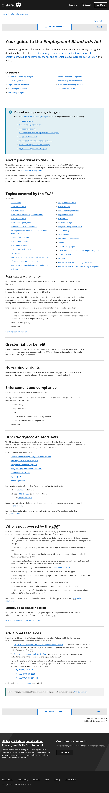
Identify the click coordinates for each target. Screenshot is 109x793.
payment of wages (65, 222)
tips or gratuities (64, 254)
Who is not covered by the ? (70, 84)
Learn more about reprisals (16, 332)
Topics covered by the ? (19, 84)
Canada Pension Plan (13, 506)
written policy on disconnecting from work (75, 262)
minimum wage (42, 53)
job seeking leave (26, 121)
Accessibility (23, 779)
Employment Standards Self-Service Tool (30, 654)
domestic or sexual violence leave (24, 226)
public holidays (28, 56)
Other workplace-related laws (70, 81)
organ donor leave (65, 214)
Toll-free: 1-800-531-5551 (25, 674)
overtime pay (63, 218)
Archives (36, 779)
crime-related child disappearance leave (27, 214)
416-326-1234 (19, 490)
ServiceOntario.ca (25, 498)
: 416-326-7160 (26, 670)
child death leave (17, 210)
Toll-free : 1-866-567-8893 (27, 678)
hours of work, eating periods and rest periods (29, 257)
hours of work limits (63, 53)
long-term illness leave (28, 137)
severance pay (79, 56)
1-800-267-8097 (24, 494)
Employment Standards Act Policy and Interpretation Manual (38, 645)
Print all (99, 21)
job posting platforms (27, 129)
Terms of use (70, 779)
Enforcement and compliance (70, 77)
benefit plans (16, 202)
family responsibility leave (21, 249)
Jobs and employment (19, 14)
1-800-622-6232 (13, 514)
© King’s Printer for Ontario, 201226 (16, 784)
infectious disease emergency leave (25, 261)
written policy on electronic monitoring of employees (79, 266)
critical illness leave (18, 218)
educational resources (23, 683)
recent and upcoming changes (36, 116)
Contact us (65, 752)
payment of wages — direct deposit (33, 149)
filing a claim (15, 253)
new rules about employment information (36, 141)
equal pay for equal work (20, 237)
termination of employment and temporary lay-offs (78, 250)
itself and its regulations (32, 170)
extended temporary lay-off (30, 125)
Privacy (57, 779)
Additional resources (66, 88)
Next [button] (98, 27)
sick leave (61, 242)
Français (73, 5)
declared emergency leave (21, 222)
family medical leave (19, 245)
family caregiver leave (19, 241)
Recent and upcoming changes (20, 77)
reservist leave (64, 234)
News (47, 779)
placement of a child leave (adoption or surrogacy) (39, 133)
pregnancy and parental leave (54, 56)
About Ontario (7, 779)
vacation (92, 56)
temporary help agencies (68, 246)
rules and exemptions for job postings (34, 145)
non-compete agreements (68, 210)
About (18, 81)
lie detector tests (17, 269)
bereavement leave (18, 207)
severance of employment (68, 238)
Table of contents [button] (59, 28)
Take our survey (80, 692)
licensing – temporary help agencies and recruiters (31, 265)
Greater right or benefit (17, 88)
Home (4, 14)
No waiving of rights (16, 92)
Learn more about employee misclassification (23, 620)
